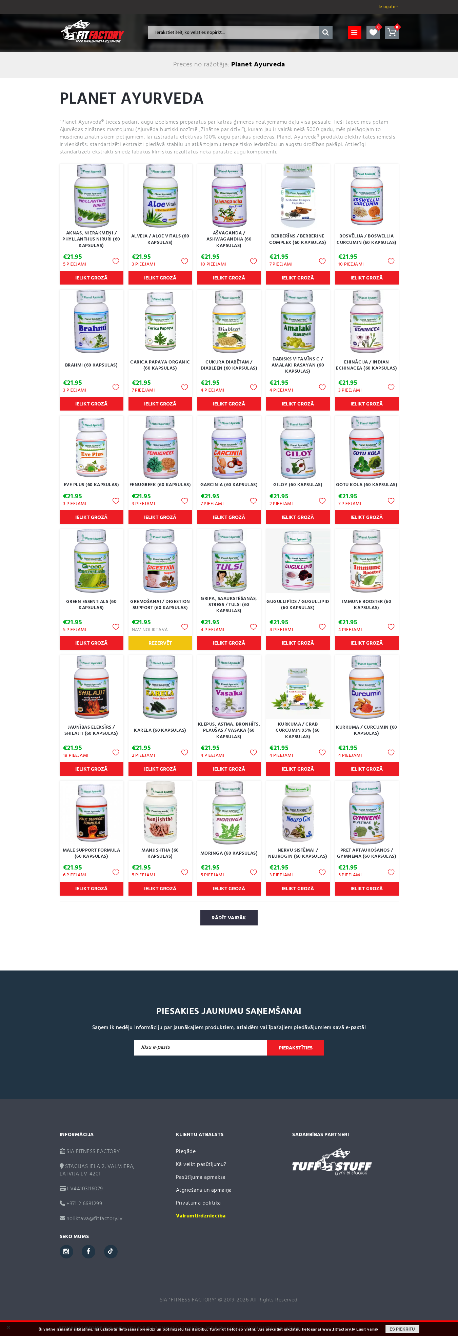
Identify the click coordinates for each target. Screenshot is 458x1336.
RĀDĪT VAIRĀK (229, 917)
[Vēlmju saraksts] (373, 32)
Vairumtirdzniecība (201, 1216)
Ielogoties (389, 7)
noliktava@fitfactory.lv (94, 1218)
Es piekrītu (402, 1329)
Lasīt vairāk (367, 1329)
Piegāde (186, 1151)
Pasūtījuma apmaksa (201, 1177)
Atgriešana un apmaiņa (204, 1190)
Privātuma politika (198, 1203)
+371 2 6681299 (83, 1203)
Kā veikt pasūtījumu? (201, 1164)
